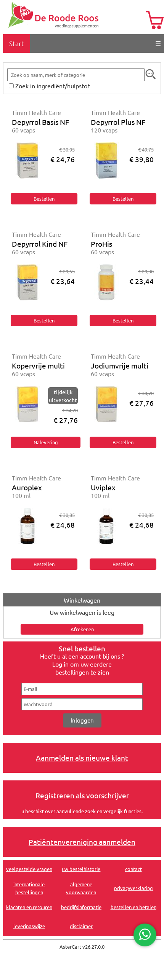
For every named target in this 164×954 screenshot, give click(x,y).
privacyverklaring (133, 888)
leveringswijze (29, 926)
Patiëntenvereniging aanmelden (82, 841)
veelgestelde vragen (29, 869)
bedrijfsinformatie (81, 907)
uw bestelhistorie (81, 869)
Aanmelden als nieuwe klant (82, 757)
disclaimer (81, 926)
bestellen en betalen (133, 907)
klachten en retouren (29, 907)
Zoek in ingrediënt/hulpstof (52, 85)
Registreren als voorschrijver (82, 795)
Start (16, 43)
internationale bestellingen (29, 888)
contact (133, 869)
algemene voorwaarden (81, 888)
